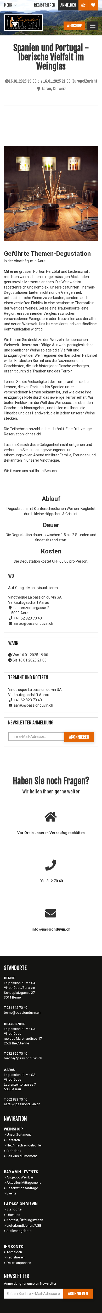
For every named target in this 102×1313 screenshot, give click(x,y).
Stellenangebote (19, 1231)
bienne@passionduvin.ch (23, 1058)
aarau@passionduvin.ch (22, 1104)
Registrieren (44, 5)
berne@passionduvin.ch (22, 1013)
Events (11, 1193)
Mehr (8, 5)
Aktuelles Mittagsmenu (24, 1182)
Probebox (14, 1151)
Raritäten (13, 1140)
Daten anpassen (19, 1263)
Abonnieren (79, 737)
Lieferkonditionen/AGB (24, 1225)
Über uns (13, 1215)
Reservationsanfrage (22, 1188)
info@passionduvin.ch (51, 929)
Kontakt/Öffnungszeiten (25, 1220)
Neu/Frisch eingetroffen (25, 1145)
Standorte (14, 1209)
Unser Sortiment (19, 1134)
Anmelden (68, 5)
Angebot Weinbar (20, 1177)
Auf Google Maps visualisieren (33, 588)
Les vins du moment (22, 1156)
